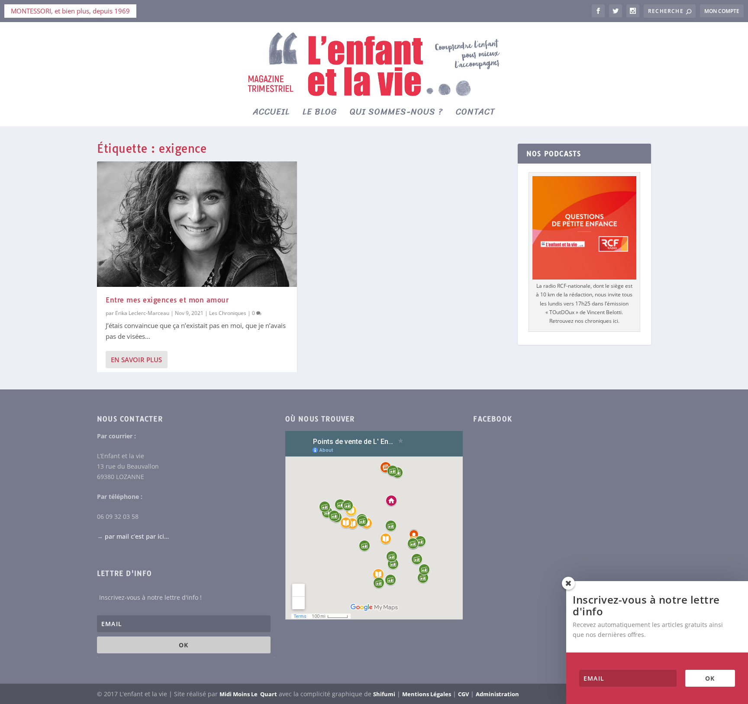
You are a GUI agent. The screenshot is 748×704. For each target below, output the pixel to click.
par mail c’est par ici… (137, 536)
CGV (463, 694)
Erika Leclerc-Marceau (142, 313)
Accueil (271, 114)
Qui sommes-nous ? (396, 114)
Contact (475, 114)
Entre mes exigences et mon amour (167, 300)
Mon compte (721, 11)
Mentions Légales (426, 694)
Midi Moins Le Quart (248, 694)
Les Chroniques (227, 313)
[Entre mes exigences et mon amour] (197, 224)
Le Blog (320, 114)
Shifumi (384, 694)
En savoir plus (136, 359)
